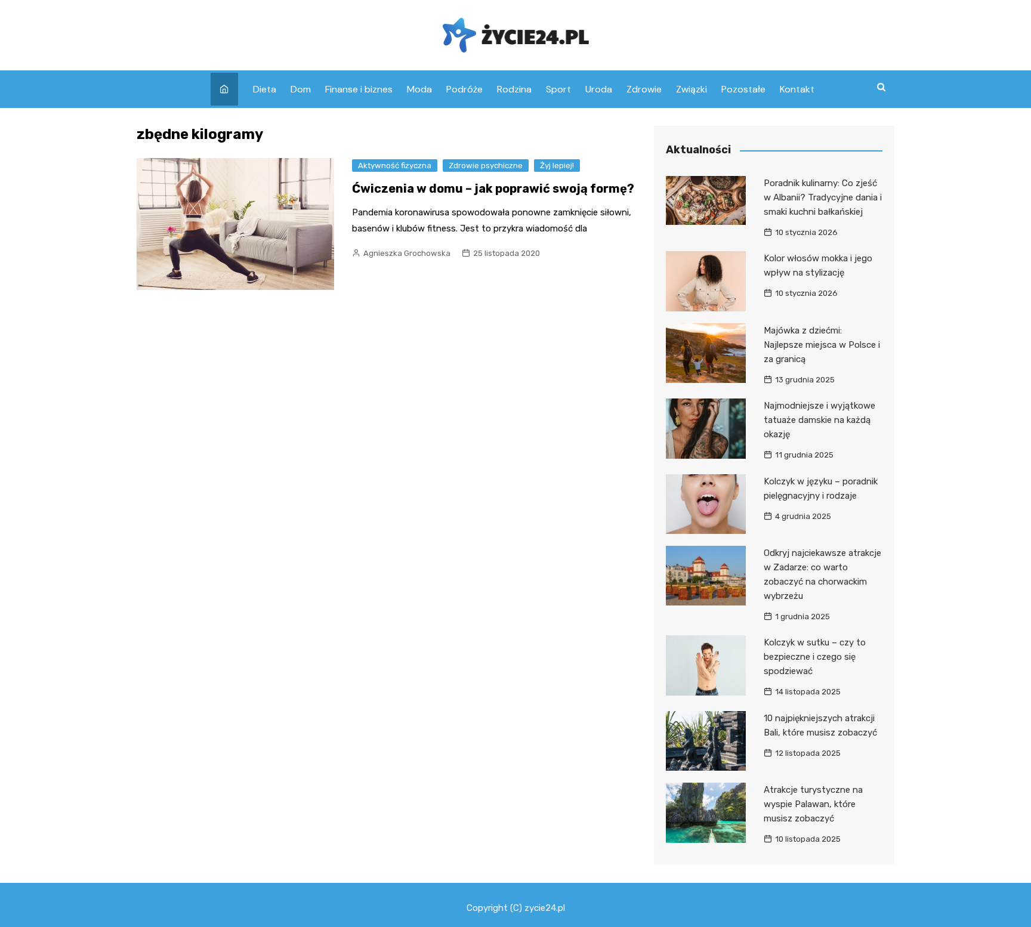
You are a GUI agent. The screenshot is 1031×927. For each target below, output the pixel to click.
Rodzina (514, 89)
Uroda (598, 89)
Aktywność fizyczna (394, 165)
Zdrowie (644, 89)
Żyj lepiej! (557, 165)
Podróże (464, 89)
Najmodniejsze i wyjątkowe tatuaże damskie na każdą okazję (819, 420)
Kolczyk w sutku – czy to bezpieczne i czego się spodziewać (815, 656)
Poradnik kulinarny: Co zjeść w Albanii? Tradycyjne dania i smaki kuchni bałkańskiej (823, 197)
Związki (691, 89)
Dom (301, 89)
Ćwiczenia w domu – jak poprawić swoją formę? (493, 188)
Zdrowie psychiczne (486, 165)
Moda (419, 89)
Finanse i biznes (359, 89)
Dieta (264, 89)
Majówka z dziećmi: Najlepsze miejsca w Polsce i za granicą (822, 344)
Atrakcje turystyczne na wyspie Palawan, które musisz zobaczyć (813, 804)
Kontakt (797, 89)
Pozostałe (743, 89)
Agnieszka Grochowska (406, 253)
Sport (558, 89)
